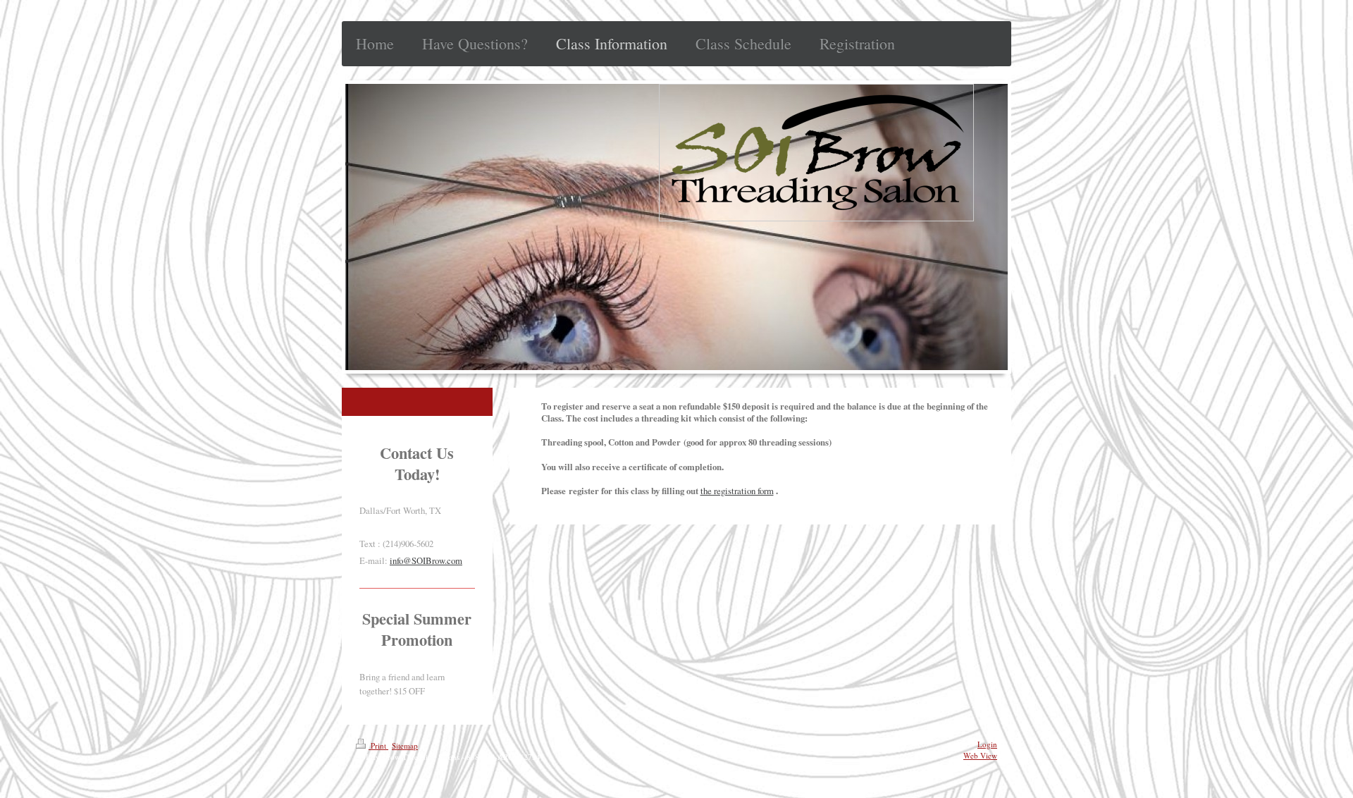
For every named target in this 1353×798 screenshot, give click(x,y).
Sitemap (405, 745)
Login (987, 744)
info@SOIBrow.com (426, 560)
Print (378, 745)
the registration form (737, 490)
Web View (980, 755)
